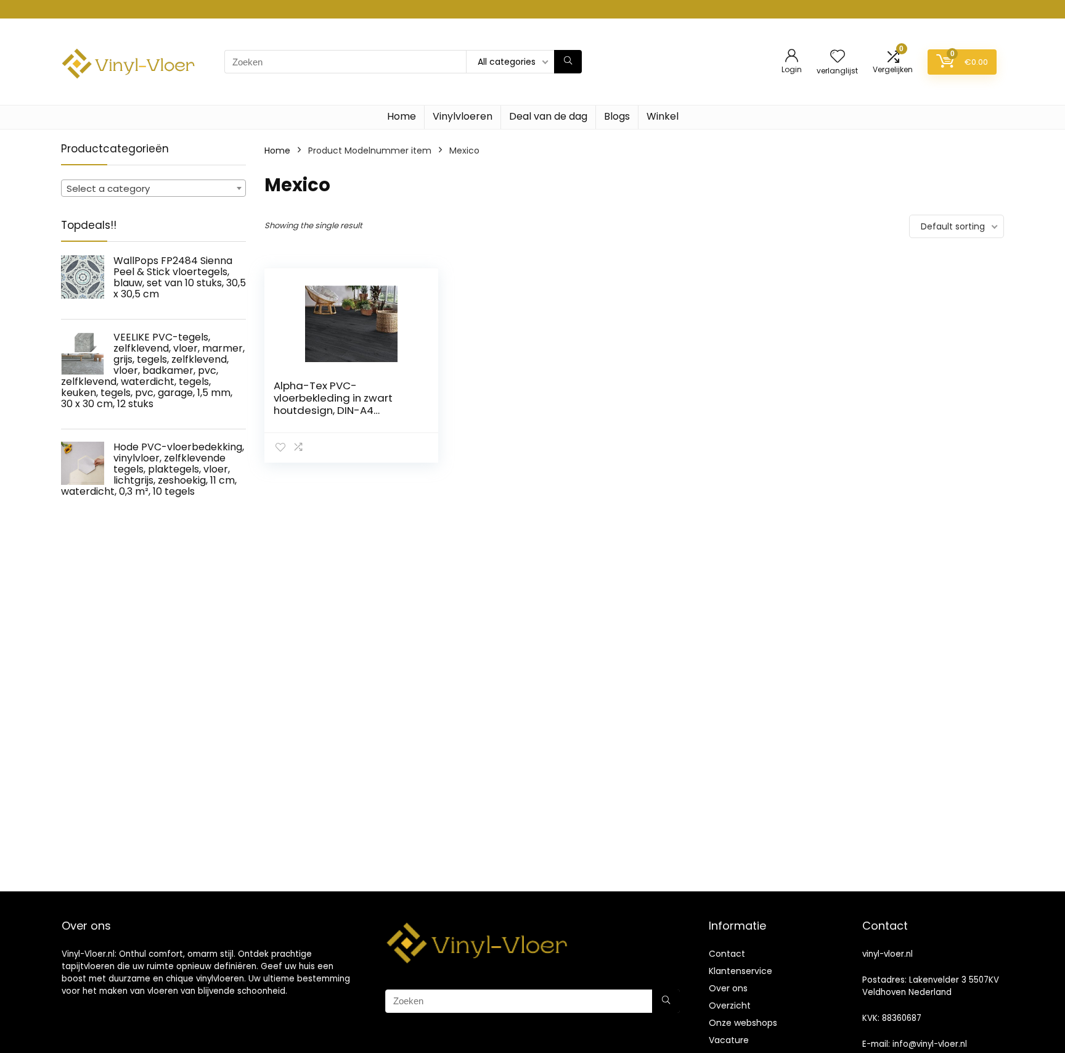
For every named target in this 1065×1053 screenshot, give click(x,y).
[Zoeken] (568, 61)
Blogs (617, 116)
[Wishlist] (837, 57)
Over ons (728, 988)
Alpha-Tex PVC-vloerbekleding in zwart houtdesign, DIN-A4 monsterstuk (333, 404)
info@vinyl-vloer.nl (929, 1044)
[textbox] (153, 188)
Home (401, 116)
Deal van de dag (548, 116)
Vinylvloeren (462, 116)
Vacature (729, 1040)
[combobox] (153, 188)
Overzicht (730, 1005)
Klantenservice (740, 971)
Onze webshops (743, 1023)
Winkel (663, 116)
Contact (727, 954)
